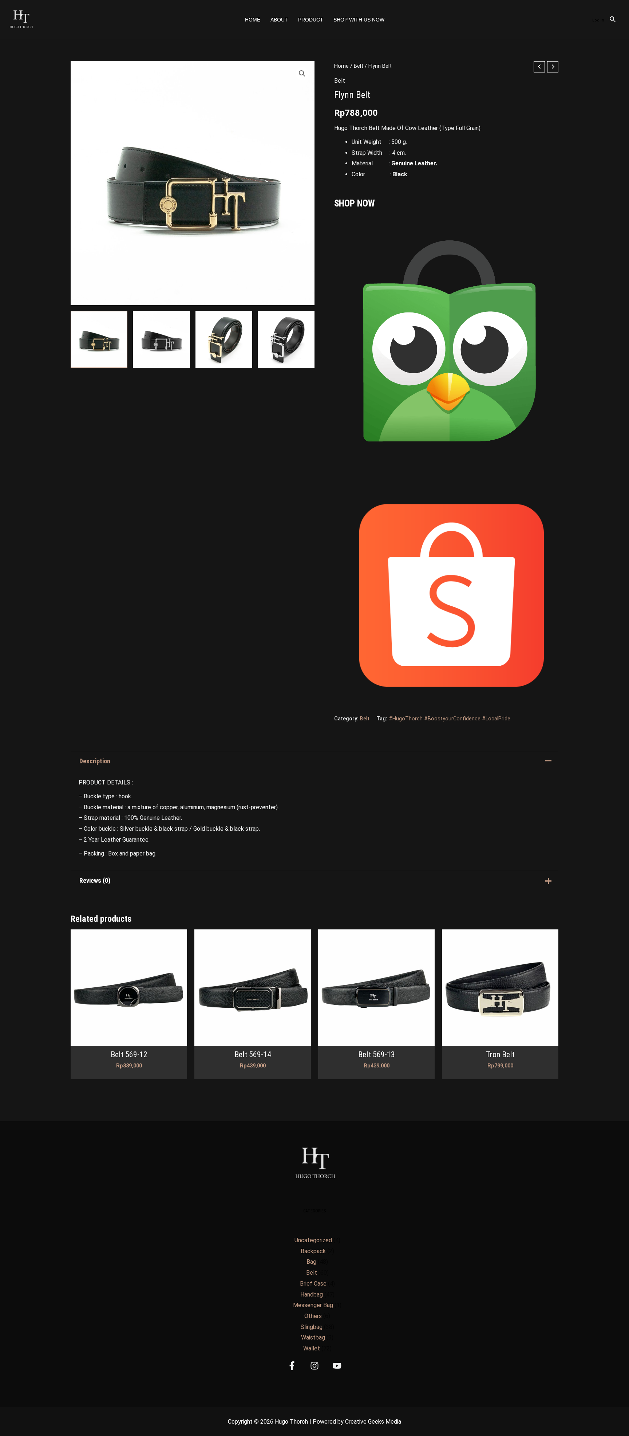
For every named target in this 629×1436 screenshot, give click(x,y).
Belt (358, 66)
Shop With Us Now (358, 20)
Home (252, 20)
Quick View (129, 1039)
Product (310, 20)
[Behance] (337, 1365)
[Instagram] (314, 1365)
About (279, 20)
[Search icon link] (613, 20)
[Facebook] (292, 1365)
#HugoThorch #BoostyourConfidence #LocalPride (449, 719)
